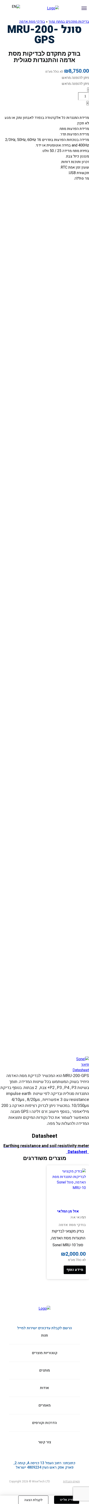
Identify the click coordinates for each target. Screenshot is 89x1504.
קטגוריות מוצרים (82, 21)
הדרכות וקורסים (40, 21)
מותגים (67, 21)
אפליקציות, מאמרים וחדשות (22, 21)
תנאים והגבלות (71, 1481)
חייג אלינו (66, 1499)
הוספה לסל (74, 110)
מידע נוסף (74, 1269)
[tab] (44, 1064)
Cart (7, 9)
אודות (54, 21)
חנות (44, 1335)
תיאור (85, 1064)
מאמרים (45, 1405)
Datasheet (81, 1070)
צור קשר (3, 21)
